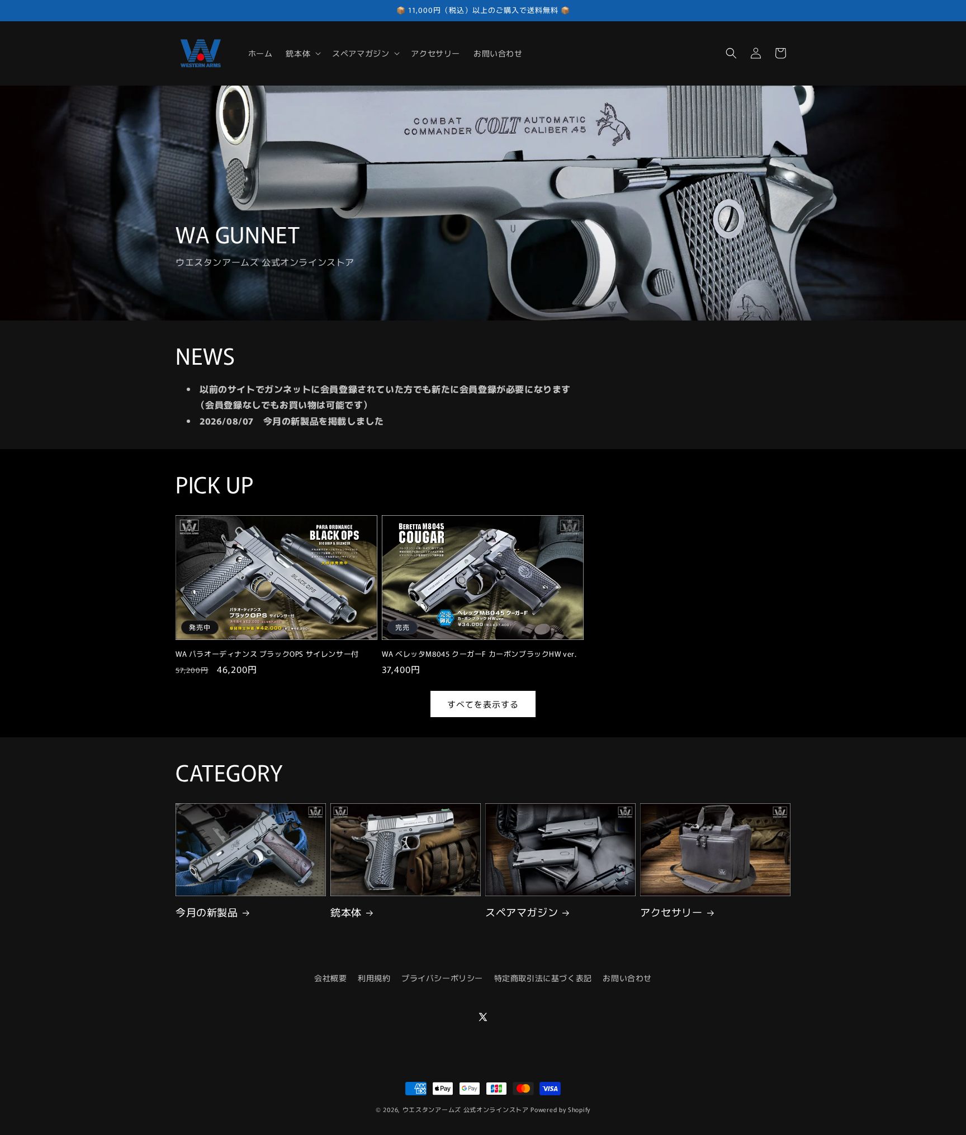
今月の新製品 (207, 912)
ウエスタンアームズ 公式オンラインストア (465, 1109)
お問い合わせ (627, 977)
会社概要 (330, 977)
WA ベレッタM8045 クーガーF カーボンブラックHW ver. (479, 654)
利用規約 (374, 977)
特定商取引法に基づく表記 (543, 977)
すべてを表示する (483, 703)
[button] (302, 53)
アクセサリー (671, 912)
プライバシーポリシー (442, 977)
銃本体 (346, 912)
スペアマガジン (521, 912)
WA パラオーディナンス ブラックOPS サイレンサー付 (267, 654)
